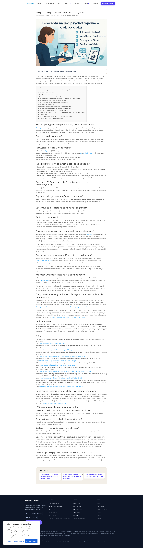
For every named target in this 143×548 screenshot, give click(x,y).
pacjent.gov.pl (45, 280)
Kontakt (95, 3)
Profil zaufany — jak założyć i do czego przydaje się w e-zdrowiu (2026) (49, 476)
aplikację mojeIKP (88, 153)
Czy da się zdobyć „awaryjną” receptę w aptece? (52, 100)
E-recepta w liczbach (79, 519)
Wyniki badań (77, 506)
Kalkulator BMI (77, 513)
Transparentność (49, 541)
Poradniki (75, 516)
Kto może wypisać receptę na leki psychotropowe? (54, 110)
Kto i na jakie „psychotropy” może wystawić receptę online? (55, 90)
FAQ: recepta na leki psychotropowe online (52, 118)
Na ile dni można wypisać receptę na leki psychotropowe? (55, 106)
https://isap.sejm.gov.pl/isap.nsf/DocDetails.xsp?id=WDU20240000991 (61, 378)
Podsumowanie (44, 114)
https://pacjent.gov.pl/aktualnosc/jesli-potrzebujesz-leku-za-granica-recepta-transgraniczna (67, 371)
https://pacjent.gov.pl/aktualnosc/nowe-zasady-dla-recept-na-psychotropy (62, 356)
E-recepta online (54, 504)
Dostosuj (9, 541)
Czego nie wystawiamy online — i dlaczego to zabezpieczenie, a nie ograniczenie (62, 112)
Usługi (39, 3)
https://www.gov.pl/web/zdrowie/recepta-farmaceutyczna (57, 365)
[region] (21, 533)
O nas (86, 3)
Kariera (99, 519)
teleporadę (47, 151)
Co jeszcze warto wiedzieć (46, 104)
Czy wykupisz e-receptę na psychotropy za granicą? (53, 102)
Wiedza (67, 3)
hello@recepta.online (68, 541)
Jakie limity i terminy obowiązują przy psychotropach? (54, 96)
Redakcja (58, 541)
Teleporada (52, 516)
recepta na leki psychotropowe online (54, 403)
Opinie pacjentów (102, 510)
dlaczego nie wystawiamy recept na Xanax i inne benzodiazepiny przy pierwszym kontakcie (64, 307)
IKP (81, 153)
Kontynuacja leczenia (55, 506)
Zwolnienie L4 (53, 510)
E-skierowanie (53, 513)
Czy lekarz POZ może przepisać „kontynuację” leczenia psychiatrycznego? (59, 98)
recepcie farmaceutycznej (44, 260)
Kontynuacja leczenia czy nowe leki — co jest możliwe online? (57, 116)
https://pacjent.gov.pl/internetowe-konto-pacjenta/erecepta (57, 361)
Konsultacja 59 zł (107, 3)
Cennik (76, 3)
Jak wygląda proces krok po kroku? (48, 94)
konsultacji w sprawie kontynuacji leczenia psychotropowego (68, 317)
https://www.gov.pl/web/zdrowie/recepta (52, 343)
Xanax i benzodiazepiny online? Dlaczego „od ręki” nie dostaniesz (72, 476)
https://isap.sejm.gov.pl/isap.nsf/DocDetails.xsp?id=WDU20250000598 (61, 387)
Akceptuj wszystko (31, 541)
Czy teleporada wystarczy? (46, 92)
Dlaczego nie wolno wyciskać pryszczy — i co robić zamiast (94, 475)
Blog (77, 16)
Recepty (38, 128)
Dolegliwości (50, 3)
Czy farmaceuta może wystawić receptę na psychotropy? (55, 108)
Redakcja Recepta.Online (52, 16)
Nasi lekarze (100, 506)
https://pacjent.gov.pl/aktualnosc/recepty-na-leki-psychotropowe (59, 350)
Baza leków (76, 504)
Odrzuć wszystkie (19, 541)
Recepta (89, 234)
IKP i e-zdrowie (77, 510)
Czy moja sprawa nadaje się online (59, 519)
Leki (59, 3)
